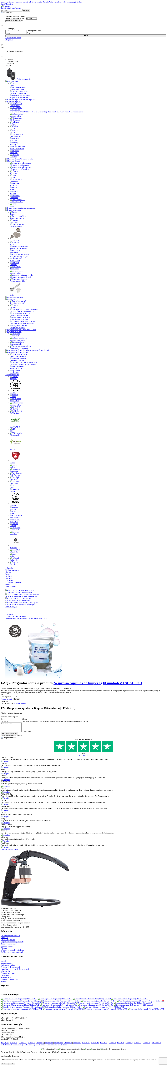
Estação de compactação (18, 256)
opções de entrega (19, 703)
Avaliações (38, 2)
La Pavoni (13, 124)
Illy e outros (14, 373)
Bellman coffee (15, 116)
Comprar (16, 699)
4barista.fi (112, 1043)
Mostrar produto (6, 699)
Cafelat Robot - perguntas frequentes (18, 592)
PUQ (12, 513)
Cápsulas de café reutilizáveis (38, 350)
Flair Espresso (15, 475)
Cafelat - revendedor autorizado (12, 952)
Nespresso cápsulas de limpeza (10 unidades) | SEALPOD (26, 618)
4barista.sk (5, 1043)
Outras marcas (15, 181)
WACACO (14, 552)
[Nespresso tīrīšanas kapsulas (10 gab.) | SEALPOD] (20, 1005)
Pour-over (13, 140)
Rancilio (13, 132)
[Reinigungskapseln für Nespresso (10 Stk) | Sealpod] (61, 1001)
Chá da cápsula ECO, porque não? (17, 600)
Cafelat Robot (15, 106)
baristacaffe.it (40, 1045)
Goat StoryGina (15, 136)
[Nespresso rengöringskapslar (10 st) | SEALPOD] (95, 1003)
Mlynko (13, 194)
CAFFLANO (15, 427)
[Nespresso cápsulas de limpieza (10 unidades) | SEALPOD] (105, 1009)
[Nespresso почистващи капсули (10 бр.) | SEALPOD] (22, 1009)
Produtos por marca (12, 375)
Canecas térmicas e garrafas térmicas (23, 311)
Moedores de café (26, 159)
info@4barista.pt (7, 4)
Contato (26, 2)
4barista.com (58, 1043)
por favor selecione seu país (15, 18)
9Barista (13, 128)
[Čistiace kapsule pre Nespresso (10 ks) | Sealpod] (19, 999)
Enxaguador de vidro (17, 281)
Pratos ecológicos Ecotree (19, 319)
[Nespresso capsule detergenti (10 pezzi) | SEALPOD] (63, 1009)
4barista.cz (13, 1043)
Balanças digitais (16, 226)
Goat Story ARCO (16, 202)
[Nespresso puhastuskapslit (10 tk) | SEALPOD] (96, 1005)
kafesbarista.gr (18, 1045)
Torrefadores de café (17, 303)
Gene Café (14, 479)
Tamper (12, 214)
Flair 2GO (68, 112)
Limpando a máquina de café (20, 277)
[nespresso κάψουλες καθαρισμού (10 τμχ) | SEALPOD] (104, 1007)
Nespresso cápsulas (17, 360)
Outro (12, 295)
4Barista (13, 393)
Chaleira (13, 307)
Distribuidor (14, 222)
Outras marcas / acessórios (19, 348)
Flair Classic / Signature (42, 112)
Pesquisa (26, 10)
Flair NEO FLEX (57, 112)
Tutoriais (4, 981)
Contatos (4, 961)
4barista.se (103, 1043)
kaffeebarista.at (6, 1045)
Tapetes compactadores (18, 248)
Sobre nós (4, 2)
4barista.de (49, 1043)
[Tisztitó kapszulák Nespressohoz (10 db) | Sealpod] (92, 999)
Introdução (9, 614)
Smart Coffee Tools (17, 149)
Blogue (31, 2)
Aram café (13, 153)
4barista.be (86, 1043)
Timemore (13, 185)
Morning (13, 145)
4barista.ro (31, 1043)
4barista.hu (22, 1043)
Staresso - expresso (17, 89)
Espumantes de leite (28, 330)
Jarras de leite (15, 261)
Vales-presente (54, 2)
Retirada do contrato (8, 965)
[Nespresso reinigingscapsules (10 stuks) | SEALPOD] (163, 1001)
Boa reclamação (6, 963)
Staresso (13, 526)
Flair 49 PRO (21, 112)
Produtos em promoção (68, 2)
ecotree (12, 449)
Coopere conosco (7, 946)
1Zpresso (13, 173)
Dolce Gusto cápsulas (18, 356)
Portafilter (13, 265)
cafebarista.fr (156, 1043)
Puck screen (14, 240)
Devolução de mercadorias (10, 936)
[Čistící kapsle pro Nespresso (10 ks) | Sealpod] (55, 999)
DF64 (12, 431)
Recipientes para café (17, 328)
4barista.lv (120, 1043)
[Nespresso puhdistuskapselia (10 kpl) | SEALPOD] (133, 1003)
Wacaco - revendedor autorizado (12, 950)
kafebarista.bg (30, 1045)
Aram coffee (14, 401)
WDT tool (13, 244)
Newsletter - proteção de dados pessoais (15, 969)
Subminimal (14, 336)
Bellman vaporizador (17, 340)
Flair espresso (15, 110)
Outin (12, 85)
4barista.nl (77, 1043)
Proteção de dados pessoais (10, 967)
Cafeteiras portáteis (23, 79)
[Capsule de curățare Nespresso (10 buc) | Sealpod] (129, 999)
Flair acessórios (78, 112)
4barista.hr (68, 1043)
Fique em (13, 21)
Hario (12, 206)
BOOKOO (14, 409)
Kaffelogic (14, 560)
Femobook (14, 198)
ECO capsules (15, 435)
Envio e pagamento (15, 2)
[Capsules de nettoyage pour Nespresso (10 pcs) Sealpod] (22, 1007)
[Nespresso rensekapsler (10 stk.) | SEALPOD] (58, 1003)
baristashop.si (62, 1045)
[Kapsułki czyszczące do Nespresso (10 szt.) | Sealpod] (21, 1001)
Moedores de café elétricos (19, 169)
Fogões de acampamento (19, 97)
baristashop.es (52, 1045)
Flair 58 (13, 112)
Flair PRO (30, 112)
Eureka (12, 177)
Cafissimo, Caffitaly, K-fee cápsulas (23, 364)
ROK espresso (15, 120)
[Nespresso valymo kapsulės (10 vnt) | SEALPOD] (59, 1005)
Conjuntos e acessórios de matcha (22, 324)
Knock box (14, 252)
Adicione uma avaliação (9, 849)
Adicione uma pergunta (9, 733)
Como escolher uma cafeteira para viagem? (20, 605)
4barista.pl (40, 1043)
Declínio (4, 1064)
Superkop (13, 157)
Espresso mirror (15, 273)
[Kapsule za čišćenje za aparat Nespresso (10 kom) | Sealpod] (139, 1001)
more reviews (83, 755)
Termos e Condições (8, 944)
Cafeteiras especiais (28, 100)
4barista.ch (146, 1043)
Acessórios (19, 297)
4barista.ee (137, 1043)
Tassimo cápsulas (16, 368)
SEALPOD (14, 522)
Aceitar (11, 1064)
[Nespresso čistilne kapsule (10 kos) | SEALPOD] (146, 1009)
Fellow (12, 189)
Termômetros (14, 269)
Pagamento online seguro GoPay (12, 942)
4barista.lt (129, 1043)
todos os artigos (11, 607)
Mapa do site (5, 971)
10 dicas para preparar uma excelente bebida (21, 596)
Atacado (46, 2)
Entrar (86, 35)
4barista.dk (95, 1043)
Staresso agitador (16, 344)
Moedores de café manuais (19, 165)
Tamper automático (17, 218)
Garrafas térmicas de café (19, 315)
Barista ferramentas (28, 208)
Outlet (79, 2)
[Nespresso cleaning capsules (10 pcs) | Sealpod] (99, 1001)
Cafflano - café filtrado (18, 93)
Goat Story (14, 483)
